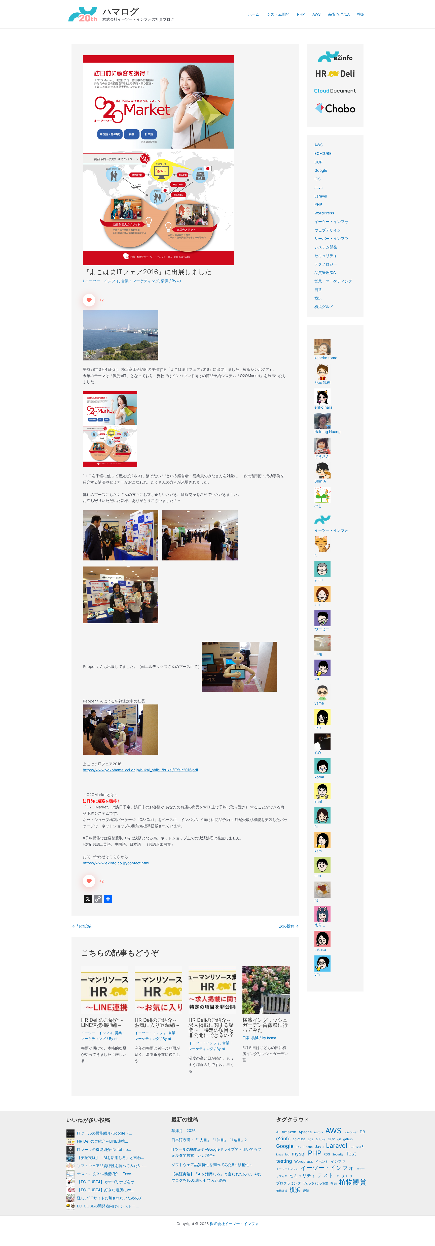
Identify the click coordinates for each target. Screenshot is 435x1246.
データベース (344, 1176)
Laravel (320, 196)
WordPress (324, 213)
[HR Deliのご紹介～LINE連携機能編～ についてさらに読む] (105, 989)
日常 (245, 1038)
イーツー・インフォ (102, 280)
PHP (301, 14)
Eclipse (320, 1139)
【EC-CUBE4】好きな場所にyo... (105, 1189)
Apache (305, 1132)
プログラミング (288, 1183)
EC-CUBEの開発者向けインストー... (108, 1206)
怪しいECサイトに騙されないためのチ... (111, 1198)
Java (318, 187)
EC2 (310, 1139)
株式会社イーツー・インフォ (234, 1223)
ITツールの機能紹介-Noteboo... (104, 1149)
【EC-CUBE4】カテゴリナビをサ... (107, 1181)
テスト (325, 1175)
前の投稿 (82, 926)
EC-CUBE (323, 153)
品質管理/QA (339, 14)
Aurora (318, 1132)
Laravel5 (356, 1147)
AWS (316, 14)
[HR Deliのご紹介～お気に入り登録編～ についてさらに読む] (158, 989)
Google (320, 170)
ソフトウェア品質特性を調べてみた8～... (112, 1165)
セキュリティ (325, 255)
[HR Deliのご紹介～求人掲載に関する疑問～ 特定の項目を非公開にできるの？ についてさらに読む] (212, 989)
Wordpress (303, 1161)
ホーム (253, 14)
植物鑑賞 (281, 1191)
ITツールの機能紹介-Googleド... (104, 1133)
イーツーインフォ (287, 1169)
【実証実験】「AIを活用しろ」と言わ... (110, 1157)
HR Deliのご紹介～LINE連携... (102, 1141)
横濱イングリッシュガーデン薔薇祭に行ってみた (265, 1025)
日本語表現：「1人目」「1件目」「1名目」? (209, 1140)
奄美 (333, 1183)
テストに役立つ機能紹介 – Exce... (105, 1173)
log (287, 1154)
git (339, 1139)
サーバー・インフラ (331, 238)
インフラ (338, 1161)
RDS (327, 1154)
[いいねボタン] (89, 300)
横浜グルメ (323, 306)
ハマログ (120, 11)
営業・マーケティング (140, 280)
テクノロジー (325, 264)
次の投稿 (289, 926)
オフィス (281, 1176)
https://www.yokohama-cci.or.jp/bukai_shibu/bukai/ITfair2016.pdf (140, 770)
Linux (279, 1154)
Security (337, 1154)
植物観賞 (352, 1182)
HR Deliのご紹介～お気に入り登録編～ (157, 1022)
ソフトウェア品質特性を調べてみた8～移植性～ (212, 1164)
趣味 (306, 1191)
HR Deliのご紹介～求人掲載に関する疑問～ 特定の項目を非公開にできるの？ (211, 1027)
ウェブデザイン (327, 230)
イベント (321, 1161)
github (348, 1139)
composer (350, 1132)
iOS (317, 179)
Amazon (289, 1131)
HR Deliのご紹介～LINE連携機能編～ (102, 1022)
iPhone (308, 1147)
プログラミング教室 (315, 1183)
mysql (299, 1154)
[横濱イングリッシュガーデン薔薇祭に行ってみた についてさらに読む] (266, 989)
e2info (283, 1139)
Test (351, 1154)
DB (362, 1131)
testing (284, 1161)
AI (277, 1132)
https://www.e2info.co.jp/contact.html (116, 863)
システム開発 (278, 14)
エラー (360, 1169)
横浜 (361, 14)
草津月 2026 (183, 1130)
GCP (318, 162)
